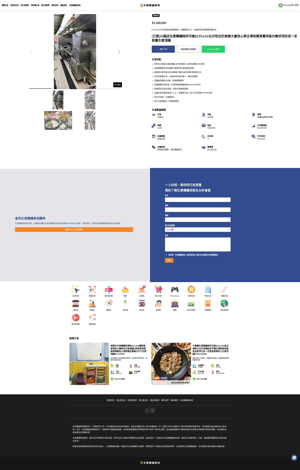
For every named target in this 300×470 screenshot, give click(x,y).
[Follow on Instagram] (152, 410)
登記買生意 (14, 5)
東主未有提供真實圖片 (180, 382)
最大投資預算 (170, 225)
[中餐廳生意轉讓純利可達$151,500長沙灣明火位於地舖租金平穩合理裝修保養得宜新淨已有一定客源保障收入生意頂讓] (171, 364)
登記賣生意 (35, 5)
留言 (166, 235)
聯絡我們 (63, 5)
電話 (166, 205)
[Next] (230, 364)
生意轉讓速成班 (75, 5)
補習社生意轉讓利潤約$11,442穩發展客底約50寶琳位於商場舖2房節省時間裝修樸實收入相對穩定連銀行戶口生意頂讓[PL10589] (128, 349)
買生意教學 (25, 5)
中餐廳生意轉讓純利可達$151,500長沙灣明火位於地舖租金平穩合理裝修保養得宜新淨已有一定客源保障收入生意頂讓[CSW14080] (211, 349)
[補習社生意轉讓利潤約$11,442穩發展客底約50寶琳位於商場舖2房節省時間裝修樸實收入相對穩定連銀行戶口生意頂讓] (89, 364)
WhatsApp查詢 (119, 379)
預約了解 (163, 49)
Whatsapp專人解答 (291, 5)
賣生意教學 (45, 5)
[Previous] (69, 364)
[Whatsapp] (294, 458)
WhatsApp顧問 (213, 49)
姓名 (166, 195)
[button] (119, 51)
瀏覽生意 (5, 5)
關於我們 (55, 5)
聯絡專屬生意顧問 (188, 49)
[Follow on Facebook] (147, 410)
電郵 (166, 215)
